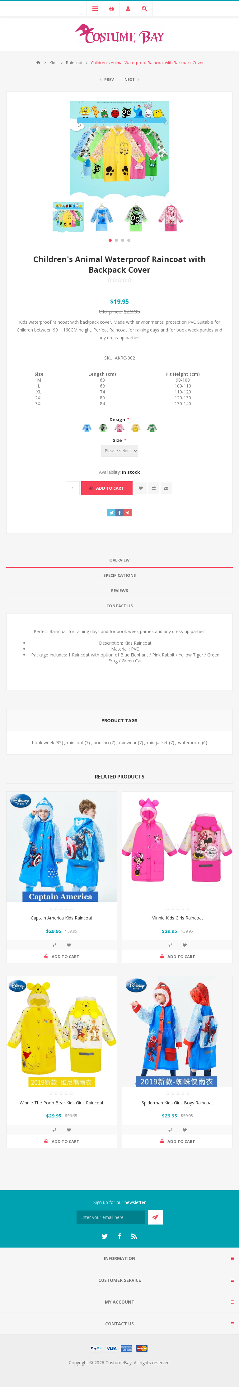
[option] (68, 217)
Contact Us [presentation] (119, 606)
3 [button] (122, 240)
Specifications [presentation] (119, 575)
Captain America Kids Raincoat (61, 918)
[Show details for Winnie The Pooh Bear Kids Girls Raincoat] (62, 1031)
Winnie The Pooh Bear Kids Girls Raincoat (62, 1103)
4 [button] (128, 240)
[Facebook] (119, 1236)
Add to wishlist (141, 488)
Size (118, 440)
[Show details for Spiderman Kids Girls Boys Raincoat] (177, 1031)
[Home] (38, 63)
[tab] (119, 560)
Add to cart (110, 488)
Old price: (111, 311)
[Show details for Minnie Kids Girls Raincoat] (177, 847)
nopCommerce (132, 1370)
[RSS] (134, 1236)
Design (118, 419)
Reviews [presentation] (119, 590)
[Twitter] (105, 1236)
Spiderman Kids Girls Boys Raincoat (177, 1103)
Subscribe (155, 1217)
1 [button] (110, 240)
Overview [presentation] (119, 560)
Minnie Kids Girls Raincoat (177, 918)
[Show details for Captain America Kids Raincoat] (62, 847)
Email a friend (166, 488)
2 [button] (116, 240)
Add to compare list (153, 488)
